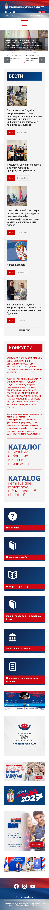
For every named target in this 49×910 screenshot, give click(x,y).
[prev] (7, 60)
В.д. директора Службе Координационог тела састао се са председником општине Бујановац (24, 309)
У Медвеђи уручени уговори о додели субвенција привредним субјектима (24, 167)
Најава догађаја (16, 264)
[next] (42, 60)
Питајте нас (12, 527)
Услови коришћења (24, 897)
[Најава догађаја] (17, 250)
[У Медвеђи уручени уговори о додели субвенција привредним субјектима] (17, 150)
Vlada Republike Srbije (18, 648)
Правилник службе (16, 557)
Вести (11, 132)
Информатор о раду (17, 586)
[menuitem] (40, 12)
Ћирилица (41, 15)
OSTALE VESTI (24, 330)
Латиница (32, 15)
